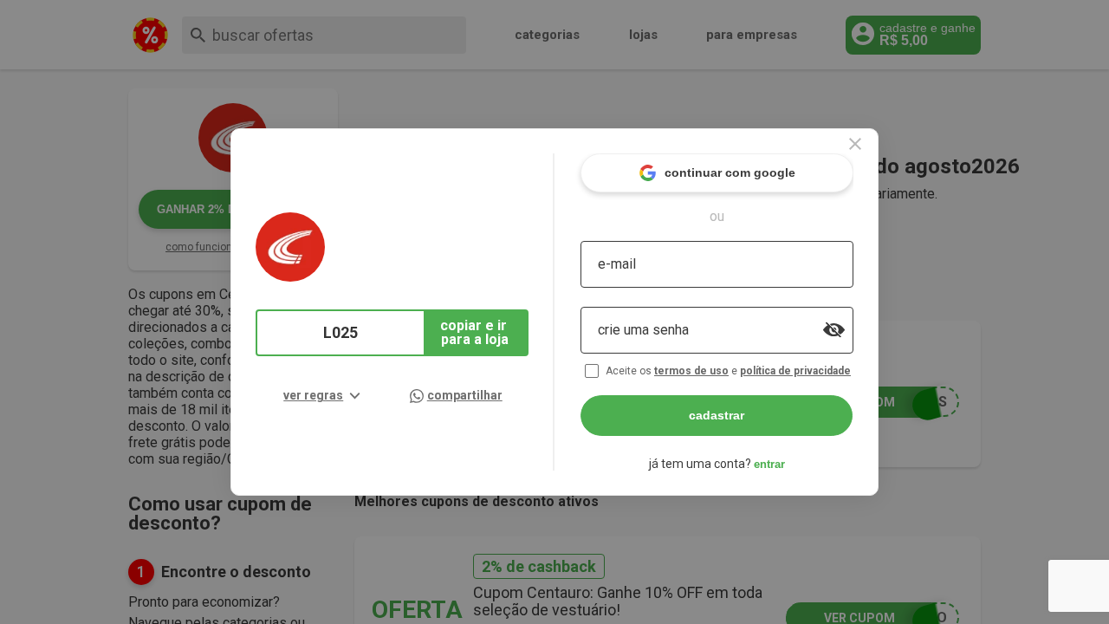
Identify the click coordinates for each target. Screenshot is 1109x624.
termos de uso (691, 371)
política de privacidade (795, 371)
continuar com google (730, 172)
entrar (769, 464)
